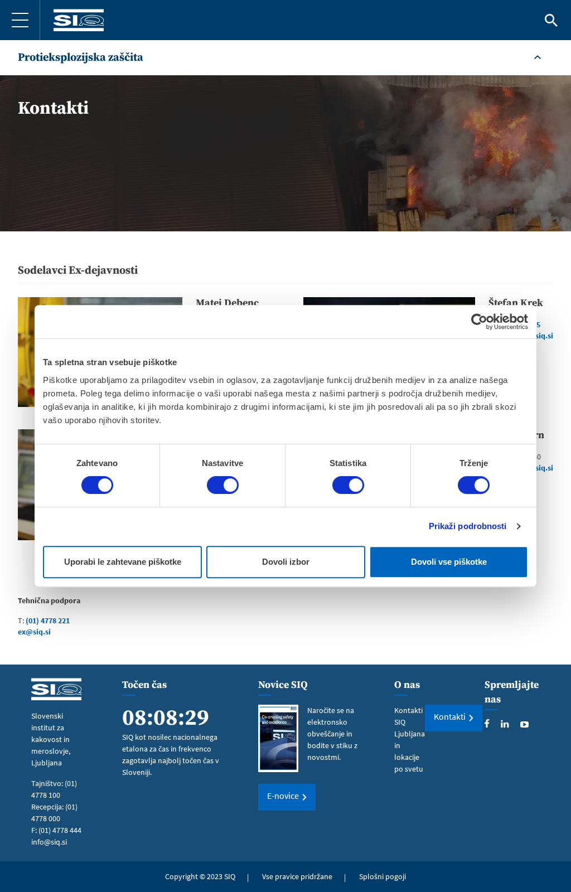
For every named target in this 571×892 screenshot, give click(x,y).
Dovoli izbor (285, 561)
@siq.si (540, 336)
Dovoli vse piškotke (449, 561)
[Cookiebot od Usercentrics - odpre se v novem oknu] (479, 321)
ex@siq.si (34, 632)
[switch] (223, 485)
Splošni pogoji (382, 876)
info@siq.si (49, 842)
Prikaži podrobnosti (468, 526)
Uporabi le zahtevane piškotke (122, 561)
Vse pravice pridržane (297, 876)
